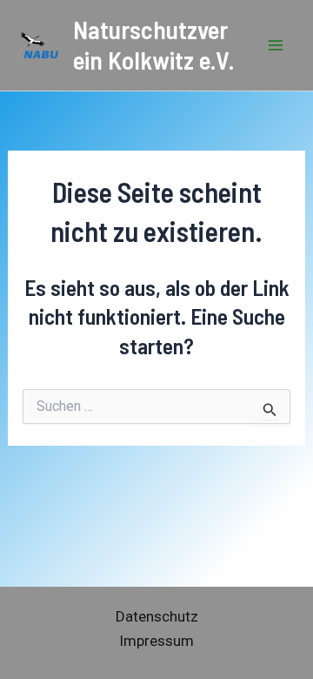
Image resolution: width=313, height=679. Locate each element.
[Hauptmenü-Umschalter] (276, 45)
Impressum (156, 640)
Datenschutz (157, 616)
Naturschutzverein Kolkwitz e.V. (154, 44)
